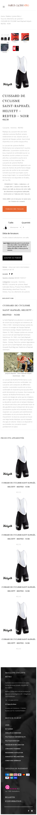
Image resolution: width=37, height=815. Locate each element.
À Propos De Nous (10, 704)
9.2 (18, 789)
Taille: (11, 222)
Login (7, 725)
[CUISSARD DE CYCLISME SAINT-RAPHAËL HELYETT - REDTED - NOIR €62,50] (18, 445)
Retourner (9, 729)
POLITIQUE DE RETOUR (12, 741)
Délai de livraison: (11, 233)
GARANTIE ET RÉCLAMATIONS (14, 756)
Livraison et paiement (13, 749)
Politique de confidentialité (15, 737)
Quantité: (26, 222)
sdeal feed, (16, 289)
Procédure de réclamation (14, 745)
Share (5, 274)
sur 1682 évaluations (12, 791)
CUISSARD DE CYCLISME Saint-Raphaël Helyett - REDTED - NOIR (16, 22)
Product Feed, (20, 287)
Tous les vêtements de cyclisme (11, 19)
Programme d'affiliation (14, 753)
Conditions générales (13, 760)
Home (3, 16)
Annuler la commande (13, 733)
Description (8, 298)
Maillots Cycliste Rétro (13, 16)
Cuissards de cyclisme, (16, 284)
